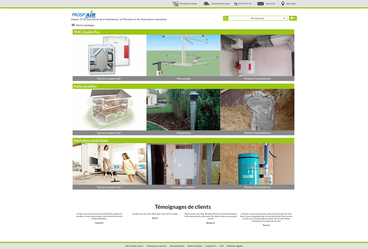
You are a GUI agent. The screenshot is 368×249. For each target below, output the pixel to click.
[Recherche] (225, 18)
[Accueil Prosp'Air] (92, 14)
